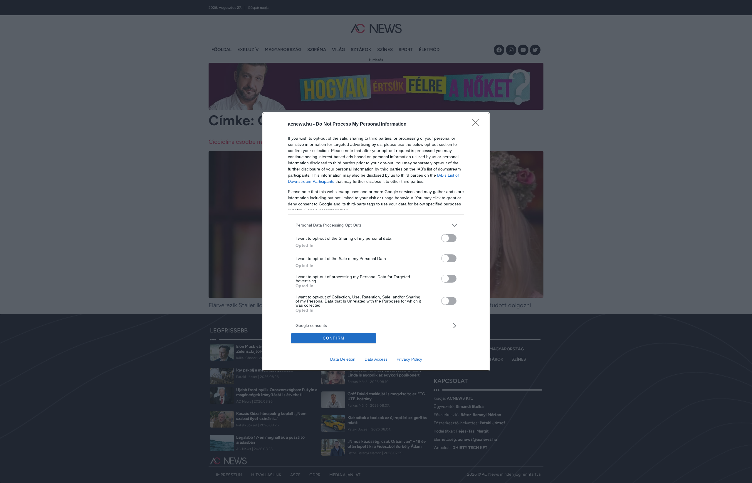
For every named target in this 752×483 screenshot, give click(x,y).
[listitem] (376, 225)
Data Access (376, 359)
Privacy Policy (409, 359)
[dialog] (376, 241)
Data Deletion (342, 359)
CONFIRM (334, 338)
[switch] (448, 238)
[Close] (477, 124)
